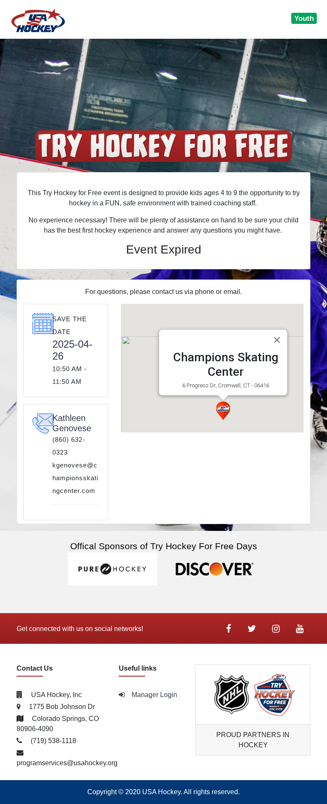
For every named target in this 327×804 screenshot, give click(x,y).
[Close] (277, 339)
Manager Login (154, 694)
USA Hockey (161, 791)
